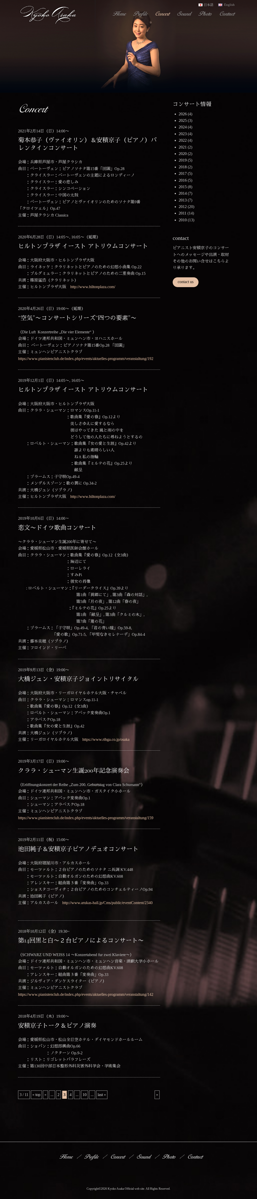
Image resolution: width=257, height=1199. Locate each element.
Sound (185, 13)
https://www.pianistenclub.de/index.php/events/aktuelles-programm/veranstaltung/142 (85, 994)
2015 (183, 187)
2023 (183, 134)
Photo (205, 13)
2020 (183, 153)
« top (36, 1094)
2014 (183, 193)
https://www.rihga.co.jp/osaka (106, 739)
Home (119, 13)
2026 (183, 114)
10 (85, 1094)
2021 (183, 147)
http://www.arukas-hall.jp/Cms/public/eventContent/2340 (107, 903)
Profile (141, 13)
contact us (186, 282)
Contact (227, 13)
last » (102, 1094)
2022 (183, 140)
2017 (183, 173)
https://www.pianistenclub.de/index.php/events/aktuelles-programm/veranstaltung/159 (85, 818)
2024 (183, 127)
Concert (163, 13)
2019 (183, 160)
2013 (183, 200)
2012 (183, 206)
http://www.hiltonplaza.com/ (92, 287)
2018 (183, 167)
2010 (183, 220)
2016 (183, 180)
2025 (183, 120)
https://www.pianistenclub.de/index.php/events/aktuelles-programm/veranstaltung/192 (85, 358)
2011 (182, 213)
